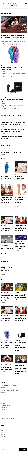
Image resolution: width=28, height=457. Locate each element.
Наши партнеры (5, 412)
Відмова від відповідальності (8, 414)
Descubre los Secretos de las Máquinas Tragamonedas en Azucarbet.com (20, 245)
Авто (2, 432)
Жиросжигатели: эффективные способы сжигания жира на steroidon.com (13, 151)
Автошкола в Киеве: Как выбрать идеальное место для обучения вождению (7, 249)
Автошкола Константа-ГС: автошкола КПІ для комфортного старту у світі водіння (13, 36)
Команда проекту (5, 407)
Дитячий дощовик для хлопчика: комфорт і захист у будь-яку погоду (6, 177)
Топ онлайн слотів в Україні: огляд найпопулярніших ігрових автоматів (6, 366)
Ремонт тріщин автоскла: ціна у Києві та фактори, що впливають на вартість (20, 296)
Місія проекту (4, 409)
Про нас (3, 401)
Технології (3, 436)
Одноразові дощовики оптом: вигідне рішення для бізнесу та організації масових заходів (12, 67)
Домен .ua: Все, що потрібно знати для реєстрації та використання (7, 269)
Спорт (2, 430)
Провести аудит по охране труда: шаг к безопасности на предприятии (13, 123)
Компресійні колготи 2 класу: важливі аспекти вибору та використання (12, 130)
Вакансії (3, 403)
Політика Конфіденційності (7, 418)
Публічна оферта (5, 416)
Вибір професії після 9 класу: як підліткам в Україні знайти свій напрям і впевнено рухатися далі (21, 369)
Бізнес (2, 428)
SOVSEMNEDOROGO (9, 4)
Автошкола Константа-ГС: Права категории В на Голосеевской (11, 116)
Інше (2, 438)
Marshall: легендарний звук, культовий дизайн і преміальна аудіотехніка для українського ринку (13, 99)
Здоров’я (3, 434)
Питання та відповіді (6, 405)
